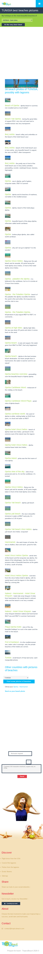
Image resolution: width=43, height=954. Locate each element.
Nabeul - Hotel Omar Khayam (18, 611)
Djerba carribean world (15, 414)
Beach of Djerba (12, 105)
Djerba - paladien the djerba (17, 279)
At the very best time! (13, 25)
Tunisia (8, 658)
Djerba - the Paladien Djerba (17, 294)
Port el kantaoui (12, 642)
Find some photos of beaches (19, 681)
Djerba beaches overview (16, 374)
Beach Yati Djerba (13, 119)
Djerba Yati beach (13, 503)
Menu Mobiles (39, 3)
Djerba (8, 181)
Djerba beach (11, 343)
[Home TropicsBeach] (10, 5)
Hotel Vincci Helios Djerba (16, 555)
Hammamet (10, 542)
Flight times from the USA (11, 858)
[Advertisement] (21, 53)
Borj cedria (9, 134)
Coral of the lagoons (9, 863)
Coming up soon (12, 903)
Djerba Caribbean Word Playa (18, 401)
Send (22, 776)
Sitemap (5, 876)
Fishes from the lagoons (10, 867)
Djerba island (11, 458)
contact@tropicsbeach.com (14, 928)
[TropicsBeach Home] (10, 944)
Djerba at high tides (13, 328)
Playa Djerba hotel (13, 627)
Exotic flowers (7, 871)
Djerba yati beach (12, 514)
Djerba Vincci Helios (14, 261)
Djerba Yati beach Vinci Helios (18, 529)
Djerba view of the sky (14, 471)
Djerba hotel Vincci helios (16, 429)
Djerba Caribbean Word (15, 387)
